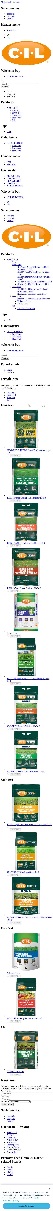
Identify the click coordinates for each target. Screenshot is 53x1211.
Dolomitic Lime (24, 301)
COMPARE (15, 455)
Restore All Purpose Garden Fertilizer (33, 299)
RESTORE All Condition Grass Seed (23, 872)
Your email (5, 1096)
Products (10, 1135)
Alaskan (10, 1172)
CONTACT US (13, 178)
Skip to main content (10, 2)
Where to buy (12, 1140)
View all (15, 110)
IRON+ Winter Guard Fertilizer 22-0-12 (34, 281)
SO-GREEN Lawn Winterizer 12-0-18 (23, 726)
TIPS (9, 131)
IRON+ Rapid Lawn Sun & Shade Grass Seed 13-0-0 (32, 290)
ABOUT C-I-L (13, 176)
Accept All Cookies (26, 1206)
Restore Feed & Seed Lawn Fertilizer (33, 284)
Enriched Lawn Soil (26, 308)
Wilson (10, 1174)
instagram (11, 16)
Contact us (11, 1137)
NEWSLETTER (14, 181)
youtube (10, 19)
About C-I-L (12, 1132)
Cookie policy (13, 1145)
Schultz (10, 1170)
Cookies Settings (14, 1149)
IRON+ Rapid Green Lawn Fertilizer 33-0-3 (26, 543)
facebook (10, 14)
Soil (13, 120)
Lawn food (16, 113)
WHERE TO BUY (15, 76)
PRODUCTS (12, 108)
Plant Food (16, 118)
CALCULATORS (15, 143)
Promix (10, 1167)
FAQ (9, 162)
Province (5, 1101)
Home (9, 370)
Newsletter (11, 30)
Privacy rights (12, 1152)
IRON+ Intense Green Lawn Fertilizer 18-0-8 (26, 498)
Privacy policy (13, 1200)
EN (8, 202)
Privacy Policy (13, 1147)
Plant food (16, 150)
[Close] (50, 1188)
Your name (5, 1091)
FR (8, 37)
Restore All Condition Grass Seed (31, 294)
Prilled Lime (22, 303)
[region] (26, 1198)
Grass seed (16, 115)
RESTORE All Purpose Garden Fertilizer (24, 1018)
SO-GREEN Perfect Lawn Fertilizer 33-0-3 (25, 771)
